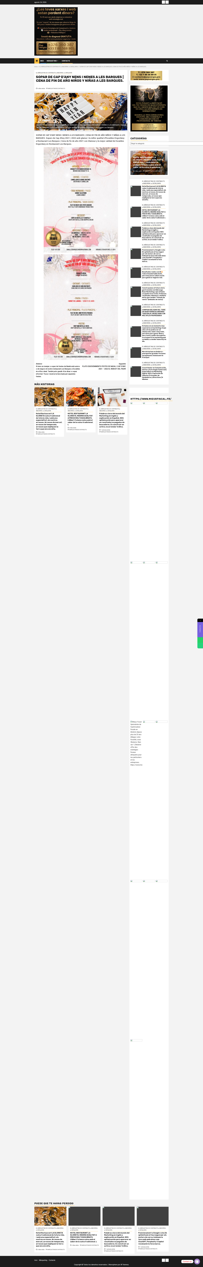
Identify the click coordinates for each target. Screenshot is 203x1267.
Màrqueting (52, 61)
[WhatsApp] (200, 640)
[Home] (37, 60)
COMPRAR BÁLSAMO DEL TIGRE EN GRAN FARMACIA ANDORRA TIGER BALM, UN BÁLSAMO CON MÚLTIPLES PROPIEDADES (153, 313)
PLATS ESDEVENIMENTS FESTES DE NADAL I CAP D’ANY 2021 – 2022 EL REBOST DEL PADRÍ (104, 366)
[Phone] (200, 645)
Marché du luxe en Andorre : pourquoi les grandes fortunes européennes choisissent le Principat (154, 354)
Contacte (66, 61)
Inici (42, 61)
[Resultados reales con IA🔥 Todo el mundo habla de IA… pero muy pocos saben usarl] (135, 272)
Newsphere (113, 1265)
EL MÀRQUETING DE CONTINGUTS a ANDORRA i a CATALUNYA (54, 73)
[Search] (167, 61)
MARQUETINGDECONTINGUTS (56, 88)
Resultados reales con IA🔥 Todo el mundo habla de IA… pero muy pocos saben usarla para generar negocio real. (153, 275)
